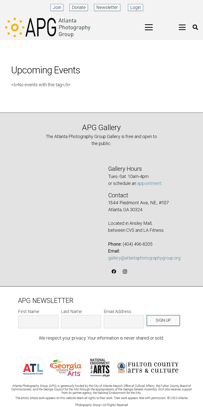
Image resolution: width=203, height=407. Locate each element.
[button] (148, 27)
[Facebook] (113, 271)
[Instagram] (124, 271)
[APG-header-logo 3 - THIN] (47, 27)
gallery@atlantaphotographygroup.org (144, 258)
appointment (149, 183)
